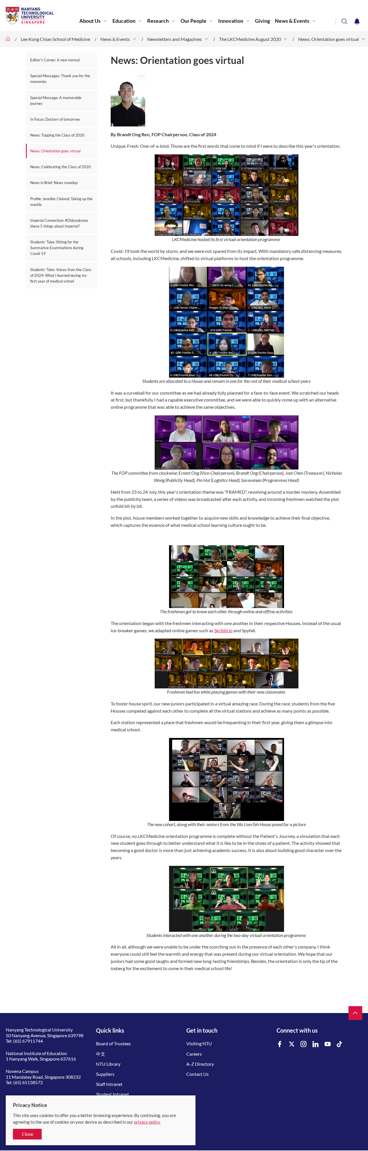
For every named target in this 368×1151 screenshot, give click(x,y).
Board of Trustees (113, 1043)
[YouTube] (328, 1044)
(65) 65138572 (28, 1082)
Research (158, 21)
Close (27, 1134)
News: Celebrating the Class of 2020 (60, 166)
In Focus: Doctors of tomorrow (55, 119)
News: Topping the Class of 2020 (57, 135)
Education (123, 21)
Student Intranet (112, 1094)
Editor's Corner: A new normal (55, 60)
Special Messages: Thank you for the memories (60, 78)
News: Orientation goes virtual (328, 39)
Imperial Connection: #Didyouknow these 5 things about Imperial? (59, 223)
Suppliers (105, 1074)
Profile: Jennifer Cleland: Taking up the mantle (61, 201)
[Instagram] (303, 1044)
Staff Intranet (109, 1084)
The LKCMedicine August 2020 (250, 39)
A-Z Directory (200, 1064)
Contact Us (197, 1074)
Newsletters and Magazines (174, 39)
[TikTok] (339, 1044)
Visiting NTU (199, 1043)
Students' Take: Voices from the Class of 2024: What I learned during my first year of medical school (60, 275)
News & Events (292, 21)
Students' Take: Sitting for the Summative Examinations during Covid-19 (56, 248)
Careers (194, 1054)
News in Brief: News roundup (54, 182)
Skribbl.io (223, 630)
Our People (193, 21)
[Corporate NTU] (8, 39)
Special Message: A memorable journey (55, 100)
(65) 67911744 (28, 1041)
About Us (90, 21)
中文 (100, 1054)
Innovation (230, 21)
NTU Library (108, 1064)
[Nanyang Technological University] (42, 15)
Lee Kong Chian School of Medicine (55, 39)
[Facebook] (280, 1044)
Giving (262, 21)
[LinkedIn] (316, 1044)
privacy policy (147, 1122)
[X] (292, 1044)
